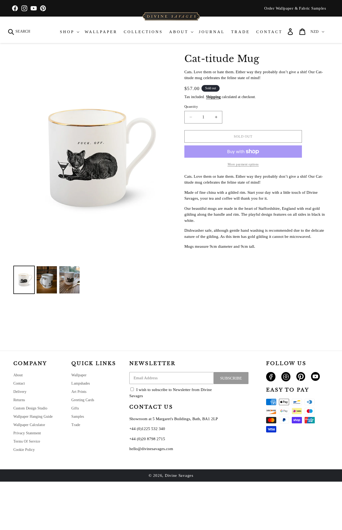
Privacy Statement (27, 433)
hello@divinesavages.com (151, 449)
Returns (19, 400)
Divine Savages (179, 475)
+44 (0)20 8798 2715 (147, 439)
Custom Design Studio (30, 408)
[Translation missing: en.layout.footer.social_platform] (270, 380)
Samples (77, 417)
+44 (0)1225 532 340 (147, 429)
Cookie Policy (24, 450)
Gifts (75, 408)
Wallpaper (79, 375)
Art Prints (78, 392)
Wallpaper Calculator (29, 425)
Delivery (19, 392)
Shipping (213, 97)
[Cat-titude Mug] (24, 280)
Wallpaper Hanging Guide (33, 417)
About (18, 375)
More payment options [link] (243, 164)
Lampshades (80, 383)
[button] (19, 31)
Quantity (191, 107)
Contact (19, 383)
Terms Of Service (26, 441)
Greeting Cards (82, 400)
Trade (75, 425)
